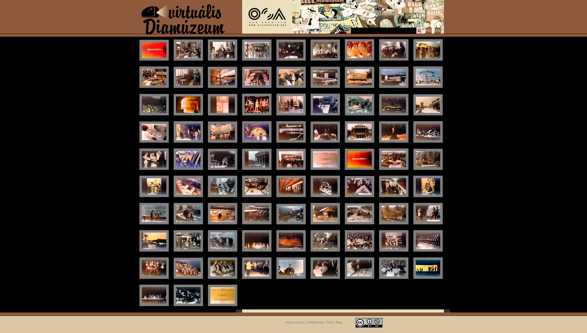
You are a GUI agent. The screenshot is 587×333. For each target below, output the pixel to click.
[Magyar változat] (429, 33)
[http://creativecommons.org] (369, 322)
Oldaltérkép (315, 322)
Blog (339, 322)
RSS (330, 322)
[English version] (438, 33)
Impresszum (294, 322)
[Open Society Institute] (267, 32)
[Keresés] (419, 33)
